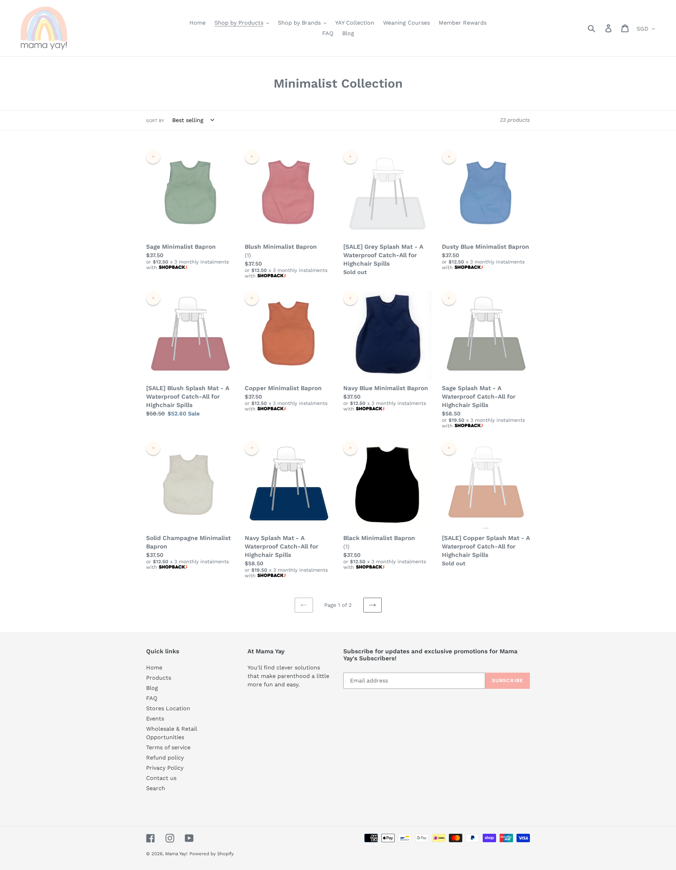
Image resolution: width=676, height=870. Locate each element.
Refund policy (165, 757)
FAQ (151, 698)
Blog (152, 688)
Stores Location (168, 708)
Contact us (161, 778)
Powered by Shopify (211, 853)
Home (154, 667)
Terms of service (168, 747)
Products (158, 677)
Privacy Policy (164, 767)
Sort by (155, 120)
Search (155, 788)
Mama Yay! (176, 853)
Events (155, 718)
